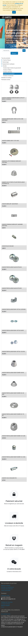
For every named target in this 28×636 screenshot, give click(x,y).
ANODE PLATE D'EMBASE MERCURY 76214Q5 (11, 161)
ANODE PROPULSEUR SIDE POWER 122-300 (13, 457)
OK (14, 12)
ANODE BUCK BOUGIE (8, 246)
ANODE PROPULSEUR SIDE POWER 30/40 (13, 372)
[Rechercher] (24, 50)
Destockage (5, 62)
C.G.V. (2, 607)
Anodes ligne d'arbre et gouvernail (12, 67)
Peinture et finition (5, 585)
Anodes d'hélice (7, 69)
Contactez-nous (5, 595)
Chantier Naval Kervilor (7, 588)
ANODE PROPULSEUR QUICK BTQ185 (12, 288)
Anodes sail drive (7, 71)
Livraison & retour (5, 603)
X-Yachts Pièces (6, 60)
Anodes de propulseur (8, 73)
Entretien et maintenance (7, 587)
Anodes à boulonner (8, 75)
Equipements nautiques (8, 64)
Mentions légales (5, 605)
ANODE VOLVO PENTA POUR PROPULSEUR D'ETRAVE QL (13, 182)
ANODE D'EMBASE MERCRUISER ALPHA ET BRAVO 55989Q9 (13, 98)
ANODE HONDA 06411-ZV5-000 (10, 140)
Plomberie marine (5, 79)
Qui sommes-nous (5, 614)
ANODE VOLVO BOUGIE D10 (9, 478)
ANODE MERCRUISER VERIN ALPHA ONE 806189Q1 (12, 119)
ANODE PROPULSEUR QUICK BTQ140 (12, 267)
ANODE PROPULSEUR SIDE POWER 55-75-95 (13, 414)
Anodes (5, 66)
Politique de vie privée (6, 602)
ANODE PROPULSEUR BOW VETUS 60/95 (13, 330)
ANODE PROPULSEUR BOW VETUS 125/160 (13, 351)
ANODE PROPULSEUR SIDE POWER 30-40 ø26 (13, 393)
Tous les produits (5, 58)
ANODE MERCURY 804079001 (10, 203)
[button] (14, 53)
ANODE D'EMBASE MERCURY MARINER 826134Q (12, 225)
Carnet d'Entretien (5, 590)
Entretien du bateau (6, 77)
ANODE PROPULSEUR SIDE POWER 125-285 (13, 435)
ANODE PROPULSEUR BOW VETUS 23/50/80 (14, 309)
